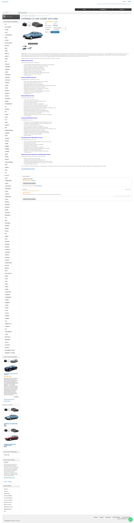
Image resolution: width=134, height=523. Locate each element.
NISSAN (6, 231)
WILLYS (6, 342)
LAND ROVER (8, 186)
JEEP (6, 164)
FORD (6, 117)
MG (5, 217)
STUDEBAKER (8, 297)
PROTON (7, 260)
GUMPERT (7, 133)
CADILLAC (7, 64)
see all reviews (38, 185)
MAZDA (6, 209)
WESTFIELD (7, 337)
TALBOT (7, 307)
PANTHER (7, 241)
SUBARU (7, 299)
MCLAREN (7, 212)
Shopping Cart (103, 9)
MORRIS (7, 228)
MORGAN (7, 225)
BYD (6, 61)
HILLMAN (7, 138)
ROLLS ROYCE (8, 273)
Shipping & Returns (8, 509)
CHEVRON (7, 77)
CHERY (6, 72)
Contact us (6, 491)
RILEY (6, 270)
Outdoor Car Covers (8, 502)
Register (129, 1)
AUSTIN (6, 40)
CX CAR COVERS (31, 15)
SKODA (6, 286)
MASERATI (7, 204)
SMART (6, 289)
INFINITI (7, 156)
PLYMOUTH (7, 249)
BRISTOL (7, 53)
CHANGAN (7, 69)
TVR (6, 321)
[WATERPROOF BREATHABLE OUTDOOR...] (29, 48)
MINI (6, 220)
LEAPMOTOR (8, 188)
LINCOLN (7, 194)
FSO (6, 119)
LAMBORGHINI (8, 180)
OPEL (6, 239)
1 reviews (56, 21)
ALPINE (6, 29)
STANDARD (7, 294)
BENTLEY (7, 45)
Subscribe (10, 481)
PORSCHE (7, 257)
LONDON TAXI (8, 196)
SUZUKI (6, 305)
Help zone (6, 489)
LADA (6, 178)
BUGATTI (7, 56)
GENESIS (7, 125)
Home (22, 15)
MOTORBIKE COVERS (10, 350)
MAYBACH (7, 207)
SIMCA (6, 284)
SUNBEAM (7, 302)
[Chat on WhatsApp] (130, 519)
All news (5, 481)
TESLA (6, 310)
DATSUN (7, 95)
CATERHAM (7, 66)
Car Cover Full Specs (8, 500)
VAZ (6, 329)
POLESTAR (7, 252)
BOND (6, 50)
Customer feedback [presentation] (26, 176)
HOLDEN (7, 141)
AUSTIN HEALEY (8, 43)
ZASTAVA (7, 347)
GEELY (6, 122)
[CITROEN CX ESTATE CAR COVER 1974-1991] (11, 435)
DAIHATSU (7, 93)
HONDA (6, 143)
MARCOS (7, 201)
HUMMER (7, 148)
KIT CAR (7, 175)
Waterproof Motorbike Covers (9, 477)
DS (5, 106)
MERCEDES (7, 215)
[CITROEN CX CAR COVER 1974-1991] (24, 48)
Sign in (124, 1)
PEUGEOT (7, 246)
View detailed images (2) (33, 43)
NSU (6, 233)
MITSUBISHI (7, 223)
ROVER (6, 276)
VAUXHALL (7, 326)
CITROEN (26, 15)
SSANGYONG (8, 292)
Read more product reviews (9, 399)
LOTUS (6, 199)
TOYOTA (7, 313)
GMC (6, 127)
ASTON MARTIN (8, 35)
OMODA (6, 236)
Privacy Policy (7, 493)
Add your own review (29, 183)
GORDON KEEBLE (9, 130)
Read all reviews (7, 401)
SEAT (6, 281)
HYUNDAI (7, 151)
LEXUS (6, 191)
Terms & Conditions (8, 495)
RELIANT (7, 265)
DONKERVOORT (8, 103)
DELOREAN (7, 98)
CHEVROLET (8, 74)
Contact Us (122, 9)
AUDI (6, 37)
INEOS (6, 154)
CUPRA (6, 85)
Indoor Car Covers (7, 504)
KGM (6, 170)
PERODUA (7, 244)
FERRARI (7, 109)
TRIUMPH (7, 318)
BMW (6, 48)
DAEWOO (7, 90)
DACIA (6, 88)
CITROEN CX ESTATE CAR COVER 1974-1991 (9, 445)
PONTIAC (7, 254)
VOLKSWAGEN (8, 331)
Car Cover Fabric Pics (8, 497)
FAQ (5, 511)
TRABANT (7, 315)
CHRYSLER (7, 80)
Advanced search (24, 12)
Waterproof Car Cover (8, 506)
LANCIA (6, 183)
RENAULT (7, 268)
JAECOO (7, 159)
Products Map (6, 454)
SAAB (6, 278)
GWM (6, 135)
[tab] (25, 176)
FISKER (6, 114)
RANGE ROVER (8, 262)
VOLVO (6, 334)
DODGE (6, 101)
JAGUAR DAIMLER (9, 162)
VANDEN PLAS (8, 323)
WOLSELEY (7, 345)
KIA (6, 172)
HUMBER (7, 146)
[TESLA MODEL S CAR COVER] (11, 372)
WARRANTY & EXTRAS (10, 352)
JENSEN (7, 167)
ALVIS (6, 32)
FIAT (6, 111)
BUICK (6, 58)
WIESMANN (7, 339)
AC (5, 24)
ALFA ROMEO (8, 27)
